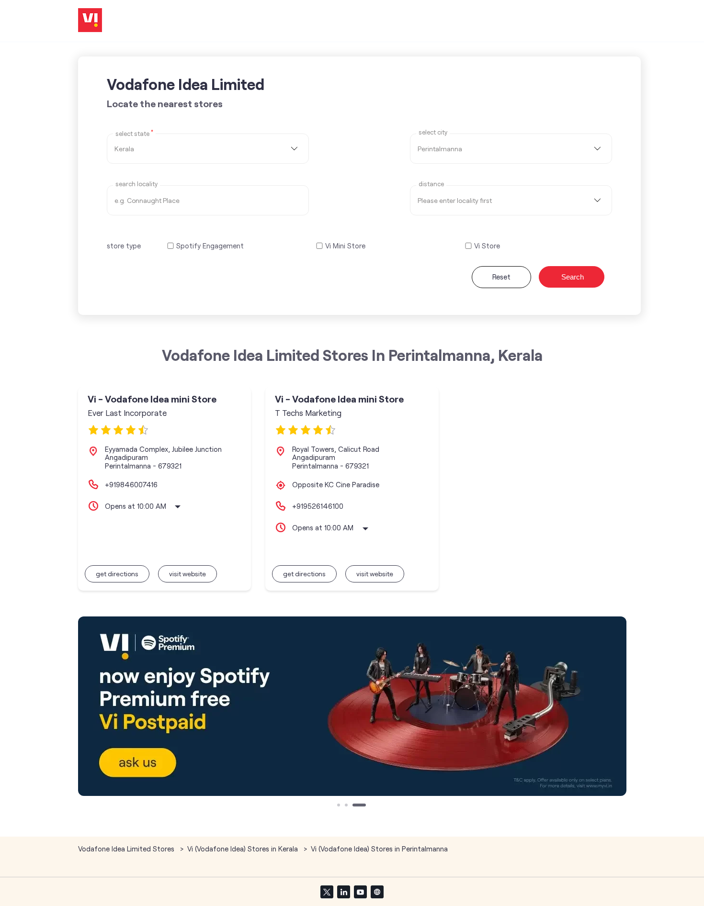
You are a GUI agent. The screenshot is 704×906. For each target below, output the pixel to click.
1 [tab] (339, 806)
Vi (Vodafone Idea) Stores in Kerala (242, 848)
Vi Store (487, 246)
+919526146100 (317, 506)
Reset (501, 276)
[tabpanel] (352, 706)
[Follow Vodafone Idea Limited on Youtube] (360, 891)
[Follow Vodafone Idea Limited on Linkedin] (343, 891)
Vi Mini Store (345, 246)
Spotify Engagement (210, 246)
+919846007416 (131, 484)
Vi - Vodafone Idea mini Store (152, 398)
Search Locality (136, 184)
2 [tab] (347, 806)
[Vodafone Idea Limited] (90, 21)
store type (124, 245)
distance (431, 184)
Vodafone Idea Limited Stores (127, 848)
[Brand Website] (377, 891)
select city (433, 132)
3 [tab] (354, 806)
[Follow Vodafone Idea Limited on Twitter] (326, 891)
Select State (134, 133)
